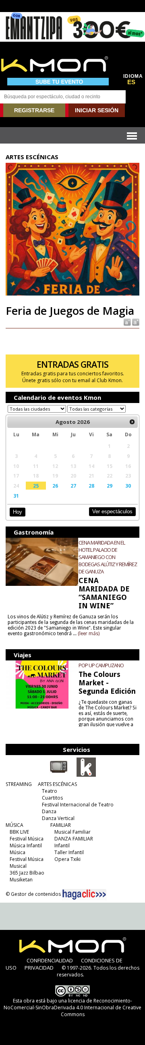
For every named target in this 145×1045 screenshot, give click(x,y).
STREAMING (19, 784)
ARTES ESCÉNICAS (57, 784)
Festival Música (27, 838)
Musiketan (21, 879)
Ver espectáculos (112, 511)
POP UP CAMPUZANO (101, 665)
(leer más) (88, 633)
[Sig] (132, 422)
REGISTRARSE (34, 110)
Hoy (17, 512)
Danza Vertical (58, 818)
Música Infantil (26, 845)
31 (16, 495)
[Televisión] (58, 775)
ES (131, 82)
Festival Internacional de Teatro (78, 804)
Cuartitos (52, 797)
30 (128, 485)
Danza (49, 811)
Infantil (62, 845)
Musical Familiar (72, 831)
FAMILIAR (60, 825)
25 (36, 485)
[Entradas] (86, 775)
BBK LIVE (19, 831)
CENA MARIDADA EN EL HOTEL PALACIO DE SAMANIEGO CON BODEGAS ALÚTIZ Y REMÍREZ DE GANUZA (108, 557)
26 (55, 485)
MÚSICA (14, 825)
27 (73, 485)
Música (17, 852)
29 (109, 485)
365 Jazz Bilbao (27, 872)
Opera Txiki (67, 859)
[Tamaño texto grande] (135, 322)
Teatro (49, 791)
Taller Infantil (69, 852)
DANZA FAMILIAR (73, 838)
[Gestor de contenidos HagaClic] (84, 894)
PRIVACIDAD (39, 967)
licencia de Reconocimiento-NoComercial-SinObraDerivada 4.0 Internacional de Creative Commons (72, 1007)
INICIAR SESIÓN (96, 110)
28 (91, 485)
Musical (18, 866)
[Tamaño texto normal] (126, 322)
